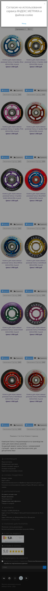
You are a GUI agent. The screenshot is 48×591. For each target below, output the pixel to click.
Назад (24, 23)
